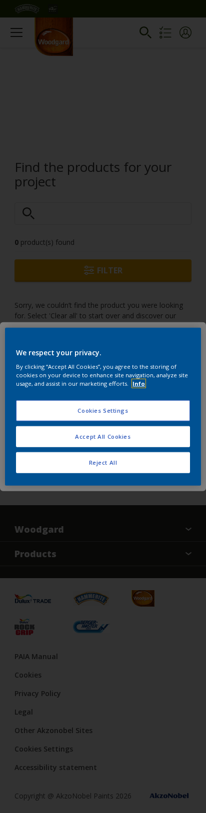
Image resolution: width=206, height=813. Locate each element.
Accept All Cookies (102, 436)
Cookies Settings (103, 410)
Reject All (103, 462)
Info (138, 383)
